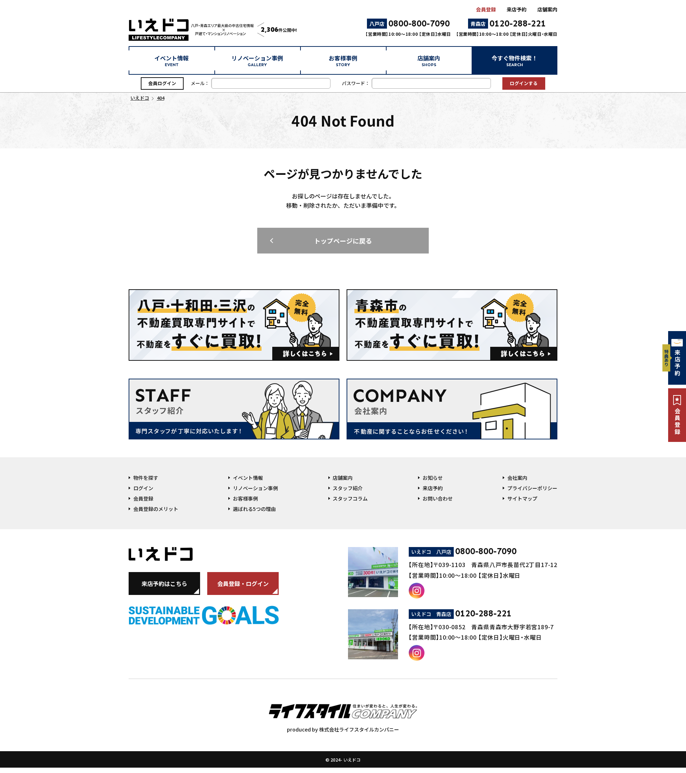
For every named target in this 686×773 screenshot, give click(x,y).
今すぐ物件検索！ (514, 61)
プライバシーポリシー (532, 488)
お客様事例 (343, 61)
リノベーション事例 (257, 61)
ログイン (143, 488)
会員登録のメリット (155, 508)
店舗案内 (547, 9)
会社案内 (517, 477)
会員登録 (486, 9)
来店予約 (517, 9)
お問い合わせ (438, 498)
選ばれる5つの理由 (254, 508)
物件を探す (145, 477)
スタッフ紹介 (348, 488)
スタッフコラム (350, 498)
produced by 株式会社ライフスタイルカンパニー (343, 729)
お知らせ (433, 477)
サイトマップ (522, 498)
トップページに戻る (343, 240)
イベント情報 (171, 61)
